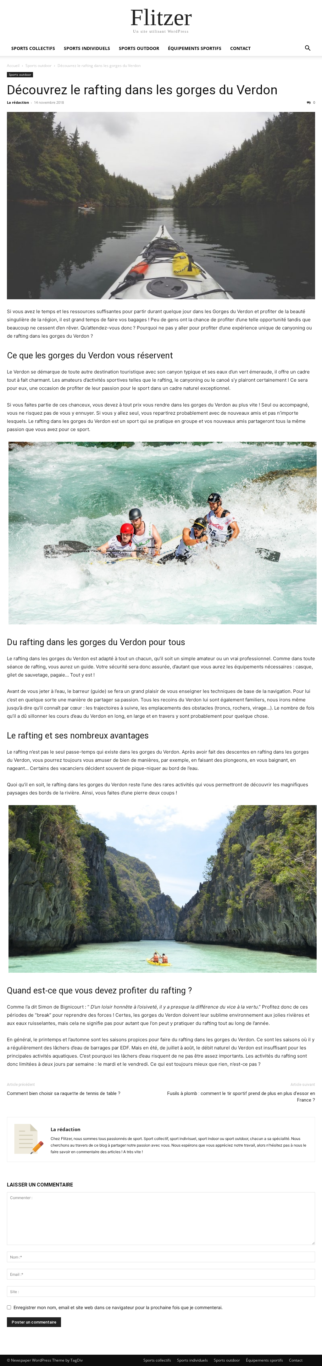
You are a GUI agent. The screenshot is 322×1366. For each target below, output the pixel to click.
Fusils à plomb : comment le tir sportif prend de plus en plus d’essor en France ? (241, 1097)
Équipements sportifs (194, 48)
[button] (307, 49)
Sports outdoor (139, 48)
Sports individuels (87, 48)
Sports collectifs (33, 48)
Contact (240, 48)
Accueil (13, 65)
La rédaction (18, 102)
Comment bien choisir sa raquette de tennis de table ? (63, 1093)
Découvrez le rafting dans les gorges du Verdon (142, 89)
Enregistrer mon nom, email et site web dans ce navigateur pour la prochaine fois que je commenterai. (118, 1307)
